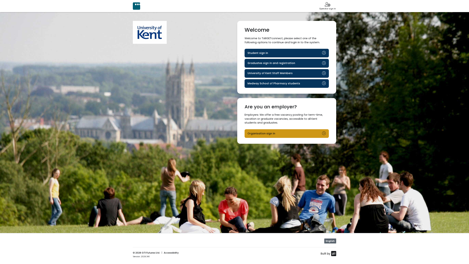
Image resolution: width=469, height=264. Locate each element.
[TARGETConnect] (136, 6)
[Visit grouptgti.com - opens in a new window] (328, 253)
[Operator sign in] (327, 4)
